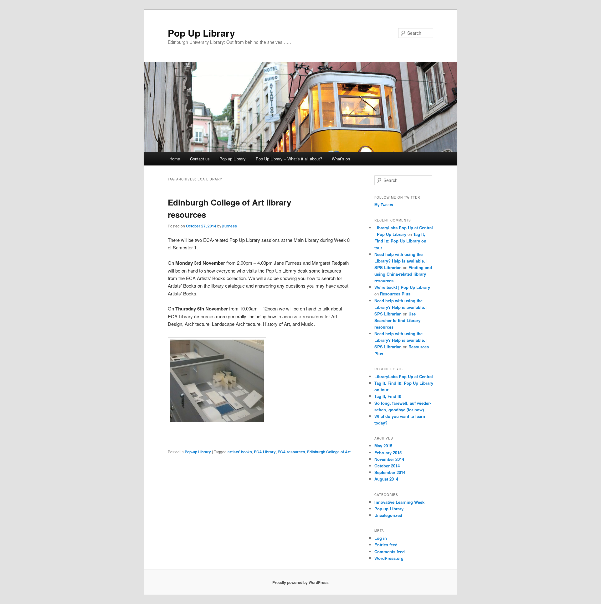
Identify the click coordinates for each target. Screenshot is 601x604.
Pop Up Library (201, 32)
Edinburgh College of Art (329, 452)
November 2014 (389, 459)
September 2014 (389, 472)
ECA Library (265, 452)
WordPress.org (388, 558)
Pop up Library (232, 159)
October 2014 (387, 466)
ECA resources (291, 452)
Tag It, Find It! (387, 396)
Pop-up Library (198, 452)
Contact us (200, 159)
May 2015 (383, 446)
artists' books (240, 452)
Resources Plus (395, 294)
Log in (380, 538)
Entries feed (386, 545)
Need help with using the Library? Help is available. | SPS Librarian (401, 260)
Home (174, 159)
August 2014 (386, 479)
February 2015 (388, 453)
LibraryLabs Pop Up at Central (403, 376)
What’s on (341, 159)
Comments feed (389, 552)
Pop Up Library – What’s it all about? (289, 159)
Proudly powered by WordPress (300, 582)
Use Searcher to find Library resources (397, 320)
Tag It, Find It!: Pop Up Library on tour (400, 240)
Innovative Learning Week (399, 502)
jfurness (229, 226)
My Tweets (383, 204)
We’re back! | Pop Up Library (402, 287)
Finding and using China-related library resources (403, 274)
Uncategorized (388, 515)
